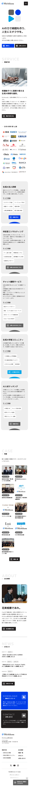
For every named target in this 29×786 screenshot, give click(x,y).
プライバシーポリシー (15, 775)
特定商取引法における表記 (15, 772)
